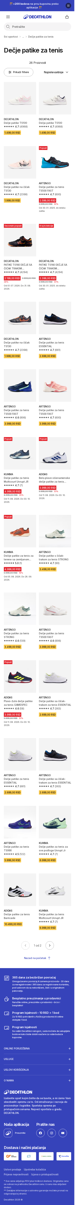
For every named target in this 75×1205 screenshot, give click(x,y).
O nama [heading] (9, 1064)
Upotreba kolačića (35, 1153)
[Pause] (68, 5)
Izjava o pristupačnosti (45, 1158)
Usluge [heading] (9, 1043)
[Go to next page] (50, 945)
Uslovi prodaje (12, 1153)
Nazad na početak (35, 958)
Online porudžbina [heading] (17, 1032)
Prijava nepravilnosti (16, 1158)
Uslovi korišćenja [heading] (16, 1053)
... (23, 36)
